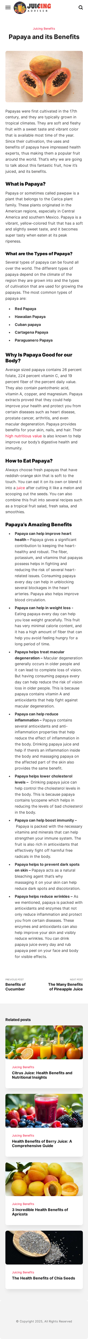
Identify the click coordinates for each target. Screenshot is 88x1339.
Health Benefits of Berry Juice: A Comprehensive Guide (42, 1143)
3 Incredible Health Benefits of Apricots (40, 1211)
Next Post (65, 984)
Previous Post (15, 984)
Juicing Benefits (44, 28)
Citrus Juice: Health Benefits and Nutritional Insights (42, 1075)
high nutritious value (23, 436)
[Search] (81, 7)
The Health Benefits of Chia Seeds (43, 1278)
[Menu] (8, 7)
